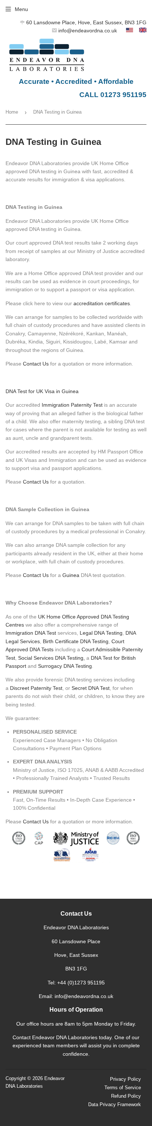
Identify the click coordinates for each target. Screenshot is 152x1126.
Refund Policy (126, 1096)
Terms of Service (122, 1087)
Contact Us (36, 364)
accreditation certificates (101, 303)
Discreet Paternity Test (36, 688)
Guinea (70, 575)
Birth (49, 641)
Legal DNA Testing (101, 633)
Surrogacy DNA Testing (65, 666)
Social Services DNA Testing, (51, 658)
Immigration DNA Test (31, 633)
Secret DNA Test (91, 688)
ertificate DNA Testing (83, 641)
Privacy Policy (125, 1079)
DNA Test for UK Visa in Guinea (42, 391)
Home (12, 112)
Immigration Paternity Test (72, 405)
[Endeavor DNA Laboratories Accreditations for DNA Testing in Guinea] (76, 867)
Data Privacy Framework (114, 1104)
